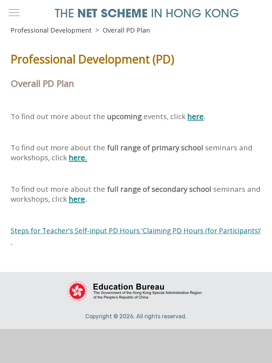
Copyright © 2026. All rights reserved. (136, 316)
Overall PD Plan (126, 30)
